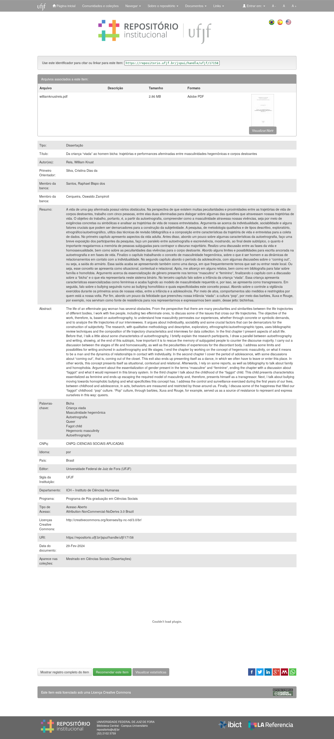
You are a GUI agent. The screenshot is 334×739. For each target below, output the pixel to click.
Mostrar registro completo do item (64, 672)
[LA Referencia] (270, 724)
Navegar (132, 5)
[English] (289, 21)
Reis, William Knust (80, 162)
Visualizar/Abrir (263, 130)
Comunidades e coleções (100, 5)
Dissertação (74, 145)
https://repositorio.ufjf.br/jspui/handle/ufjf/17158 (100, 537)
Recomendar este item (112, 672)
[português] (272, 21)
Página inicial (65, 5)
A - (274, 5)
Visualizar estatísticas (150, 672)
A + (294, 5)
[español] (280, 21)
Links (217, 5)
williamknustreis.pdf (53, 96)
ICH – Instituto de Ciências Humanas (92, 490)
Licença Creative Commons (111, 692)
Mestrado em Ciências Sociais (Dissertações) (98, 558)
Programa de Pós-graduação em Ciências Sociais (102, 498)
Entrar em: (254, 5)
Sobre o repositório (162, 5)
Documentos (194, 5)
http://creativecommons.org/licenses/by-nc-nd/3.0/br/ (104, 520)
